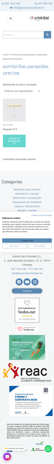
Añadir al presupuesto (14, 141)
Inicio (5, 54)
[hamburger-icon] (10, 18)
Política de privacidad (42, 215)
